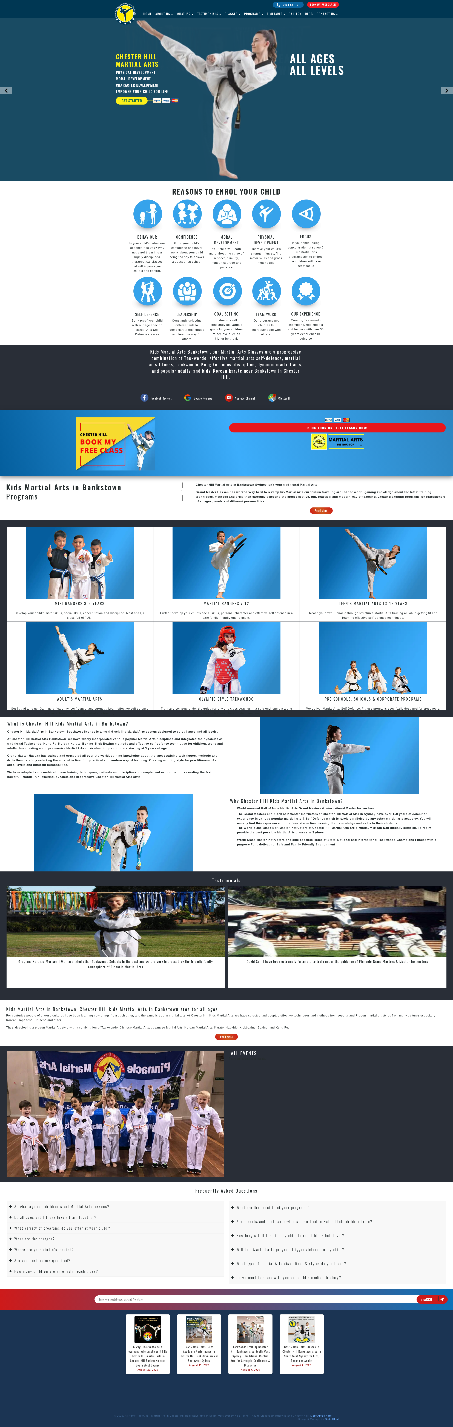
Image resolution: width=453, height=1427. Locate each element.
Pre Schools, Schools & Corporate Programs (373, 699)
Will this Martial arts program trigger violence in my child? (290, 1249)
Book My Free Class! (323, 4)
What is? (184, 13)
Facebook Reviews (161, 398)
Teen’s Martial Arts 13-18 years (373, 603)
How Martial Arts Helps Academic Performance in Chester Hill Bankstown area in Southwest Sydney (199, 1354)
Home (147, 13)
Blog (309, 13)
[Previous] (6, 90)
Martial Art (53, 1027)
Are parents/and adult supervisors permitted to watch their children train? (304, 1221)
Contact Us (326, 13)
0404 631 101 (291, 5)
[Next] (447, 90)
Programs (252, 13)
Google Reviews (203, 398)
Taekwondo (109, 1027)
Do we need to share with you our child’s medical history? (288, 1277)
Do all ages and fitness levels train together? (55, 1217)
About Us (162, 13)
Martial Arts (174, 1027)
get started (132, 100)
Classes (231, 13)
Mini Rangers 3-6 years (80, 603)
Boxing (262, 1027)
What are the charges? (34, 1239)
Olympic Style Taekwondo (226, 699)
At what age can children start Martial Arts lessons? (62, 1206)
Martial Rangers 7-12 (226, 603)
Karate (219, 1027)
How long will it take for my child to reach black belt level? (290, 1235)
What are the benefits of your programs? (273, 1207)
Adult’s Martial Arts (79, 699)
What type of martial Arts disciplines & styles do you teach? (291, 1263)
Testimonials (207, 13)
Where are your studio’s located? (44, 1249)
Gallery (295, 13)
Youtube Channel (245, 398)
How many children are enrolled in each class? (56, 1271)
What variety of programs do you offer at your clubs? (62, 1228)
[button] (115, 1206)
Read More (321, 511)
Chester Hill (285, 398)
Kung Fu (282, 1027)
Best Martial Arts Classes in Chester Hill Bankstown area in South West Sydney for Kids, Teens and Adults (302, 1354)
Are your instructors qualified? (42, 1260)
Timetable (274, 13)
